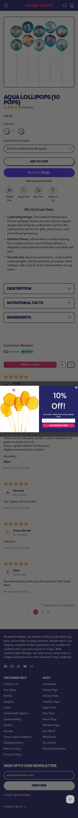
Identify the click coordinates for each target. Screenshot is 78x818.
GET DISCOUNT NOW (58, 425)
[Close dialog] (76, 387)
